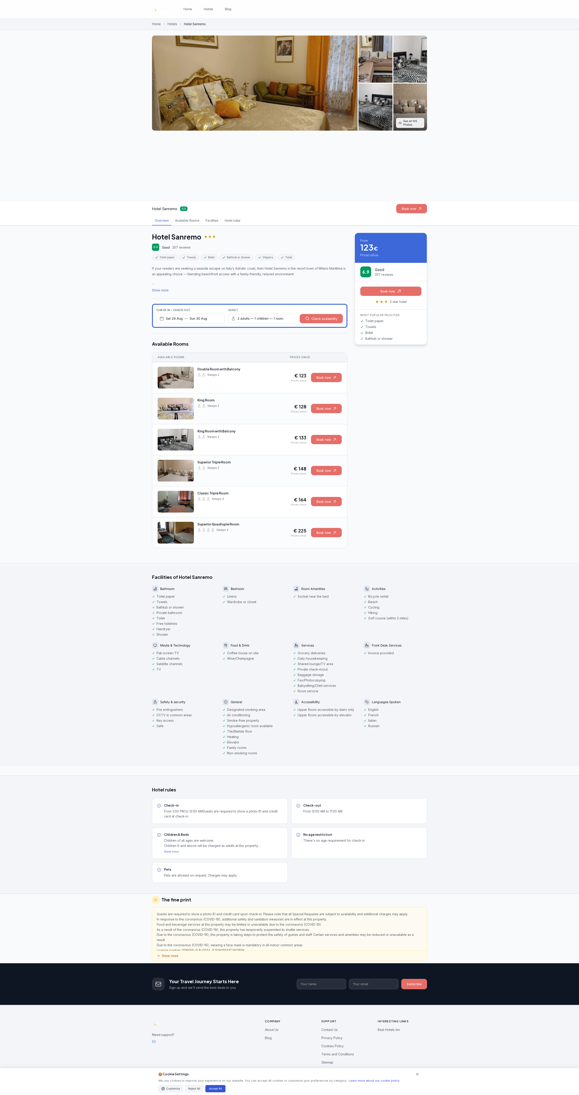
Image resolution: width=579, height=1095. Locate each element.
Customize (173, 1088)
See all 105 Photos (410, 122)
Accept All (215, 1088)
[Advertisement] (289, 166)
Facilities (212, 220)
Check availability (324, 319)
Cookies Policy (332, 1046)
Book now (409, 209)
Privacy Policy (331, 1038)
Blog (228, 9)
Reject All (194, 1088)
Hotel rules (232, 220)
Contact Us (329, 1030)
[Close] (417, 1074)
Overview (162, 220)
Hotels (208, 9)
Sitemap (327, 1062)
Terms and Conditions (337, 1054)
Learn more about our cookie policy (374, 1080)
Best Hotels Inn (389, 1030)
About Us (271, 1030)
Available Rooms (187, 220)
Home (187, 9)
